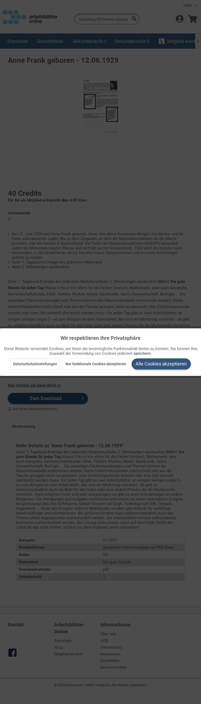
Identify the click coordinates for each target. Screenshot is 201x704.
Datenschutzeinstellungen (35, 364)
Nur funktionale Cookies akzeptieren (95, 364)
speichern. (142, 353)
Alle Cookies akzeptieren (161, 364)
